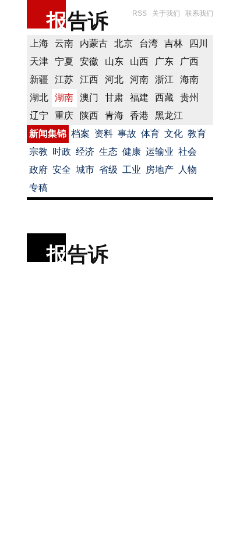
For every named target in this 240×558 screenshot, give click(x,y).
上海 (39, 43)
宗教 (38, 152)
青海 (114, 115)
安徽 (89, 61)
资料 (103, 133)
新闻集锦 (47, 133)
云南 (64, 43)
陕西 (89, 115)
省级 (108, 170)
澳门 (89, 97)
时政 (61, 152)
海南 (189, 79)
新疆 (39, 79)
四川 (198, 43)
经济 (85, 152)
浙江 (164, 79)
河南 (139, 79)
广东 (164, 61)
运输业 (160, 152)
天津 (39, 61)
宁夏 (64, 61)
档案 (80, 133)
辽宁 (39, 115)
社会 (187, 152)
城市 (85, 170)
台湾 (148, 43)
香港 (139, 115)
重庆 (64, 115)
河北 (114, 79)
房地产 (160, 170)
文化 (173, 133)
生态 (108, 152)
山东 (114, 61)
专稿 (38, 188)
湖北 (39, 97)
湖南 (64, 97)
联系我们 (199, 13)
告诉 (88, 20)
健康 (131, 152)
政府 (38, 170)
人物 (187, 170)
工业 (131, 170)
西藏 (164, 97)
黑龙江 (169, 115)
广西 (189, 61)
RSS (139, 13)
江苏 (64, 79)
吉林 (173, 43)
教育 (197, 133)
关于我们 (166, 13)
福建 (139, 97)
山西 (139, 61)
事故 (127, 133)
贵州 (189, 97)
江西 (89, 79)
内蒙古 (94, 43)
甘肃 (114, 97)
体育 (150, 133)
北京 (123, 43)
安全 (61, 170)
